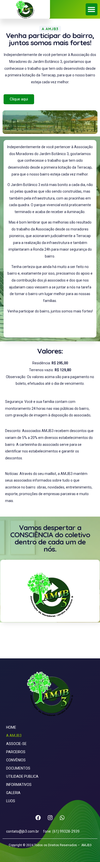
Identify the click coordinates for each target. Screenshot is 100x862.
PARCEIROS (15, 752)
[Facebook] (38, 817)
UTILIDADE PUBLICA (22, 776)
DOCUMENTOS (18, 768)
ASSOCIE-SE (16, 744)
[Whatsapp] (62, 817)
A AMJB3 (14, 735)
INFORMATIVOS (19, 785)
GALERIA (13, 793)
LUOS (10, 801)
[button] (92, 9)
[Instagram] (50, 817)
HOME (11, 727)
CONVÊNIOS (16, 760)
